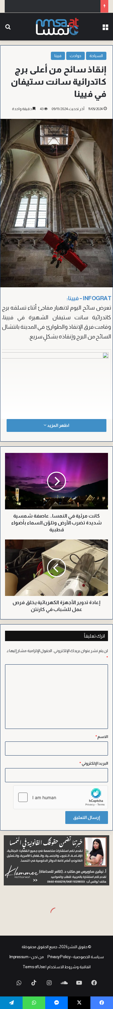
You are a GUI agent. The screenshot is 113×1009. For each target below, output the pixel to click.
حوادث (75, 55)
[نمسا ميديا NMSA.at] (56, 26)
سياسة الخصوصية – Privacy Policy (75, 956)
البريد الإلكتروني (93, 763)
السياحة (96, 55)
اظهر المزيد (57, 425)
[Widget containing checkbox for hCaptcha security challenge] (60, 797)
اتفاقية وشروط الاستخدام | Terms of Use (57, 966)
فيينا (58, 55)
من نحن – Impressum (26, 956)
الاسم (101, 736)
